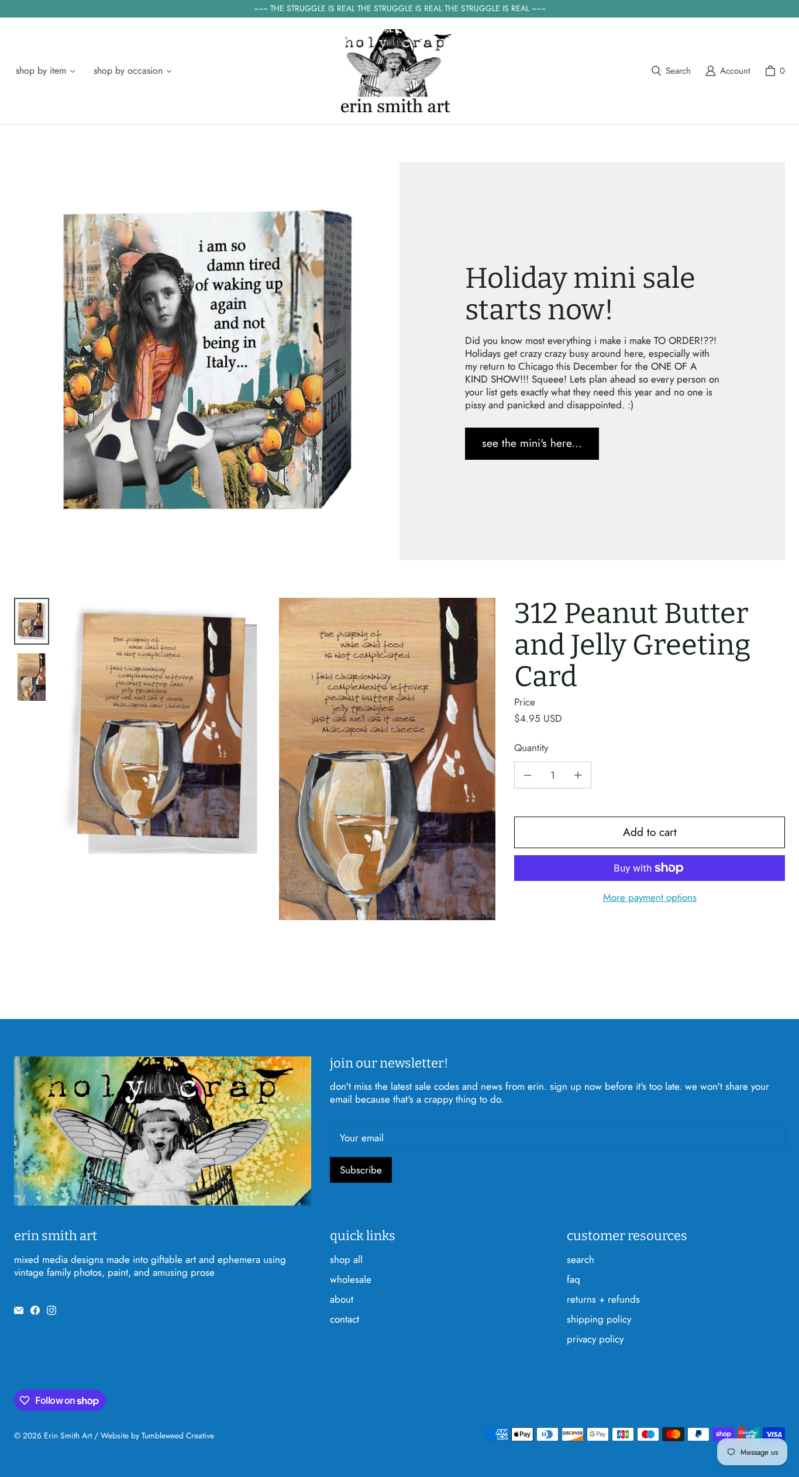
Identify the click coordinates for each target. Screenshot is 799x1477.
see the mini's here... (532, 443)
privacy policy (595, 1339)
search (580, 1259)
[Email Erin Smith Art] (19, 1310)
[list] (276, 759)
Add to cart (650, 832)
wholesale (350, 1279)
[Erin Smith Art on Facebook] (35, 1310)
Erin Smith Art (68, 1435)
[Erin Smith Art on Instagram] (51, 1310)
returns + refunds (603, 1299)
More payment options (650, 897)
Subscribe (361, 1170)
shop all (346, 1259)
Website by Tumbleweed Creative (157, 1435)
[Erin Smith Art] (396, 71)
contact (344, 1319)
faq (573, 1279)
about (341, 1299)
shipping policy (599, 1319)
